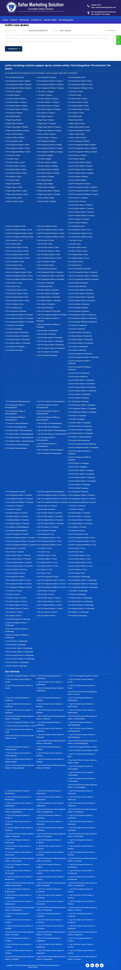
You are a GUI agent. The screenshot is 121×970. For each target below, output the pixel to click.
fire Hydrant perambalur (14, 350)
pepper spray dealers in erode (79, 130)
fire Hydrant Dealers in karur (79, 258)
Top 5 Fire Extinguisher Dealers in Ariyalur (21, 676)
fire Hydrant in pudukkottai (78, 346)
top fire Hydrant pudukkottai (79, 398)
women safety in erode (77, 138)
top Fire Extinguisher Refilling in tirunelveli (52, 502)
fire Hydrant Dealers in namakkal (49, 300)
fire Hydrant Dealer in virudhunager (81, 605)
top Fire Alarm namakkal (77, 286)
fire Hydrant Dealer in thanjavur (49, 106)
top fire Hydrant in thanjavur (79, 219)
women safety (50, 20)
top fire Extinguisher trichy (78, 534)
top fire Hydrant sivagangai (78, 488)
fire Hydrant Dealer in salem (16, 169)
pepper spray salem (13, 184)
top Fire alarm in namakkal (78, 283)
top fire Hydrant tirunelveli (47, 530)
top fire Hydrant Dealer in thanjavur (81, 212)
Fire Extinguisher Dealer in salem (17, 145)
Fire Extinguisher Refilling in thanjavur (51, 88)
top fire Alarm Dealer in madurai (80, 162)
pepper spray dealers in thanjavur (50, 130)
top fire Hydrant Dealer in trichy (80, 562)
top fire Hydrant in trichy (78, 569)
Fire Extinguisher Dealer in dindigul (50, 145)
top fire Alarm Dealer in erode (16, 247)
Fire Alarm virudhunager (77, 594)
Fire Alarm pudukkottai (77, 329)
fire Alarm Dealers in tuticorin (16, 601)
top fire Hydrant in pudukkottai (80, 394)
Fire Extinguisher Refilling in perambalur (20, 322)
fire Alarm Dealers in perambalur (17, 336)
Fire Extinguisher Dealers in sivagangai (82, 408)
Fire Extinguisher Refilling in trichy (50, 545)
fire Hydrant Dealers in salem (16, 173)
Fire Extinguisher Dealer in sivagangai (82, 405)
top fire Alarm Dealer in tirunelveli (50, 513)
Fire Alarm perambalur (14, 329)
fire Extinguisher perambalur (16, 311)
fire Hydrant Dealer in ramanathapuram (20, 437)
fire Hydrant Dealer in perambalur (18, 339)
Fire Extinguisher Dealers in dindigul (50, 148)
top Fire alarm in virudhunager (17, 641)
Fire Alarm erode (75, 95)
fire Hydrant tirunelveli (77, 530)
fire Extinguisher (66, 20)
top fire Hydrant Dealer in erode (17, 254)
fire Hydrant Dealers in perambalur (18, 343)
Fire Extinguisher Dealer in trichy (49, 538)
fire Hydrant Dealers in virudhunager (81, 608)
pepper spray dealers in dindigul (49, 194)
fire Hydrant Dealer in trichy (47, 562)
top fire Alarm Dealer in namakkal (81, 290)
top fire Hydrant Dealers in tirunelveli (51, 523)
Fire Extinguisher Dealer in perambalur (19, 315)
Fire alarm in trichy (45, 548)
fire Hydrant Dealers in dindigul (48, 173)
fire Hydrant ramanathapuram (16, 448)
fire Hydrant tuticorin (13, 615)
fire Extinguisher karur (77, 226)
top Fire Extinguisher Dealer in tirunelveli (52, 495)
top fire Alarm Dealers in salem (49, 251)
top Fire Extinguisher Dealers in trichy (82, 541)
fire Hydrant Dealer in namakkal (49, 297)
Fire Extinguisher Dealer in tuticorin (18, 580)
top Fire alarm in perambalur (48, 330)
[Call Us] (119, 38)
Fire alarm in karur (75, 240)
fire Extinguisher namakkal (47, 269)
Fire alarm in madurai (14, 91)
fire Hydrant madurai (13, 116)
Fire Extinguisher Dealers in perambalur (20, 318)
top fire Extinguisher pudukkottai (80, 354)
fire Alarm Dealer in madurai (16, 99)
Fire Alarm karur (75, 244)
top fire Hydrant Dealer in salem (49, 254)
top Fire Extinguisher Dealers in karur (19, 276)
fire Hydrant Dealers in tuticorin (17, 608)
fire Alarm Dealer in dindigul (47, 162)
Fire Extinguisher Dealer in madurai (18, 81)
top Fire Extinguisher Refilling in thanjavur (83, 194)
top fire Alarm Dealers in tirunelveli (50, 516)
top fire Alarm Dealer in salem (48, 247)
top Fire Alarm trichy (76, 552)
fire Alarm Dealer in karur (78, 247)
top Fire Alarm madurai (77, 159)
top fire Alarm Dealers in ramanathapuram (53, 434)
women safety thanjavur (47, 134)
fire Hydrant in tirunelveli (78, 527)
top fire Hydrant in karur (15, 304)
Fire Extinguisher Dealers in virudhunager (83, 584)
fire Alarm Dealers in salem (16, 166)
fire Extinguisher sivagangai (79, 401)
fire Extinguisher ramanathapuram (18, 401)
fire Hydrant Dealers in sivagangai (81, 433)
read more (12, 49)
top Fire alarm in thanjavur (78, 198)
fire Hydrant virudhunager (78, 615)
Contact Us (36, 20)
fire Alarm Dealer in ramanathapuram (19, 430)
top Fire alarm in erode (14, 240)
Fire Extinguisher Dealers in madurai (18, 84)
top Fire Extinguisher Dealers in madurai (83, 148)
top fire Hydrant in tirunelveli (48, 527)
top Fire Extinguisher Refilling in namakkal (84, 279)
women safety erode (76, 134)
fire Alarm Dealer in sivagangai (80, 423)
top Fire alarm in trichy (77, 548)
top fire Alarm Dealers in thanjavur (81, 208)
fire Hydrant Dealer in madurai (16, 106)
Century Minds (33, 967)
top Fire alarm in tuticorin (47, 591)
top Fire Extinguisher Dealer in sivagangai (83, 447)
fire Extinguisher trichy (46, 534)
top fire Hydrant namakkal (78, 308)
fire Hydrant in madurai (14, 113)
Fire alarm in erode (76, 91)
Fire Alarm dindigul (44, 159)
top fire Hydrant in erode (15, 261)
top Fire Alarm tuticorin (46, 594)
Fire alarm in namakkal (46, 283)
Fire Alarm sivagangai (76, 419)
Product (13, 20)
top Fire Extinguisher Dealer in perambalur (52, 315)
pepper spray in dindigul (46, 187)
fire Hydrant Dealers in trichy (48, 566)
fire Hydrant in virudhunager (79, 612)
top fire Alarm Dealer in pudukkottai (81, 380)
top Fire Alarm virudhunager (16, 645)
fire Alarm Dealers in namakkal (48, 293)
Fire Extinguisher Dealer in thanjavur (50, 81)
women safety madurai (14, 134)
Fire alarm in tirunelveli (14, 506)
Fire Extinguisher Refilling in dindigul (50, 152)
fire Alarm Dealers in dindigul (48, 166)
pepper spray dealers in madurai (17, 130)
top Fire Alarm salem (45, 244)
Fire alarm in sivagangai (77, 415)
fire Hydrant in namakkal (46, 304)
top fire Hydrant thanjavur (78, 223)
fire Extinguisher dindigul (46, 141)
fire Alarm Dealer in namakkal (48, 290)
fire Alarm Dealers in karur (78, 251)
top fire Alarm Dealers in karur (17, 293)
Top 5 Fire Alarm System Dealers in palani (21, 726)
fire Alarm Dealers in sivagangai (80, 426)
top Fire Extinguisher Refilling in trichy (82, 545)
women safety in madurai (15, 138)
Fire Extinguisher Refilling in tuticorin (19, 587)
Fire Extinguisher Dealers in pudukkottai (83, 318)
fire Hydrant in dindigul (46, 176)
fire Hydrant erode (75, 116)
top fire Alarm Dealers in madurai (80, 166)
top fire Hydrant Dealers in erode (18, 258)
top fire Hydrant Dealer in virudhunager (20, 655)
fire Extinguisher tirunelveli (15, 491)
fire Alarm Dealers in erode (78, 102)
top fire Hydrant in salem (47, 261)
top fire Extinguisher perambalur (49, 311)
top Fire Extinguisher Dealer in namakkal (83, 272)
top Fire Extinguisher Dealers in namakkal (83, 276)
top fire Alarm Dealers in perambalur (50, 341)
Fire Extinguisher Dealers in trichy (49, 541)
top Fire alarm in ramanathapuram (50, 423)
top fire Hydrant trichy (77, 573)
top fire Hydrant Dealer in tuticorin (50, 605)
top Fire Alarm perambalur (47, 334)
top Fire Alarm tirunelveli (46, 509)
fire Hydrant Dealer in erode (79, 106)
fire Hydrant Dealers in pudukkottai (81, 343)
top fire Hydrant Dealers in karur (17, 300)
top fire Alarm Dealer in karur (16, 290)
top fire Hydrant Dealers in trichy (81, 566)
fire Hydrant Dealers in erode (79, 109)
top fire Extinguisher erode (15, 226)
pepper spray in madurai (14, 123)
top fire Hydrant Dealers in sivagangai (82, 481)
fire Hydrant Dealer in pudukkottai (81, 339)
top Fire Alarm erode (13, 244)
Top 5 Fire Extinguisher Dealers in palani (20, 722)
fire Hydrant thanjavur (45, 116)
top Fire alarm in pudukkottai (79, 373)
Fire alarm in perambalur (15, 325)
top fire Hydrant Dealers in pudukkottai (82, 391)
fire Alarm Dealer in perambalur (17, 332)
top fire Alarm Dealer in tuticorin (49, 598)
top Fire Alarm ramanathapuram (49, 427)
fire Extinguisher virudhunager (79, 577)
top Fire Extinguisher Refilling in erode (19, 237)
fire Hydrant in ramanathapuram (17, 445)
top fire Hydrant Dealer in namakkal (81, 297)
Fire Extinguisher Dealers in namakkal (51, 276)
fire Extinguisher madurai (15, 77)
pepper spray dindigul (45, 184)
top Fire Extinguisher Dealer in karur (19, 272)
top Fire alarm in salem (46, 240)
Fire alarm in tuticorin (14, 591)
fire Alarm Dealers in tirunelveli (17, 516)
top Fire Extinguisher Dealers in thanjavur (83, 191)
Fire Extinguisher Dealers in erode (81, 84)
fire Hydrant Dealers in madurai (17, 109)
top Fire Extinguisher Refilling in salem (51, 237)
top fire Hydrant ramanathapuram (50, 453)
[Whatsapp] (119, 42)
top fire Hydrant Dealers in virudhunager (20, 659)
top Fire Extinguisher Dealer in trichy (82, 538)
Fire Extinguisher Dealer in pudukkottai (82, 315)
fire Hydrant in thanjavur (46, 113)
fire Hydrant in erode (76, 113)
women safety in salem (15, 201)
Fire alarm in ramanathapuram (17, 423)
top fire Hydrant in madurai (78, 176)
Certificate (24, 20)
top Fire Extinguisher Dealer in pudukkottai (84, 357)
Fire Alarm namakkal (45, 286)
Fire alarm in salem (13, 155)
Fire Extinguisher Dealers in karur (80, 233)
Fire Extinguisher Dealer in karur (80, 230)
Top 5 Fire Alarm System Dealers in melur (83, 750)
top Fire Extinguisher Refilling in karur (19, 279)
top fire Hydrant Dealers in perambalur (51, 348)
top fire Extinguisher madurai (79, 141)
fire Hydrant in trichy (45, 569)
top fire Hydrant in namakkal (79, 304)
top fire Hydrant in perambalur (48, 352)
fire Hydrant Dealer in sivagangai (80, 430)
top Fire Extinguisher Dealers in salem (51, 233)
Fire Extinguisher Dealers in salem (18, 148)
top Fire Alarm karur (13, 286)
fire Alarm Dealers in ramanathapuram (19, 434)
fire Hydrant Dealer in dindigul (48, 169)
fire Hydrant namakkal (45, 308)
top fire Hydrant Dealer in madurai (81, 169)
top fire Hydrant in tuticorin (47, 612)
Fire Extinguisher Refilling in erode (81, 88)
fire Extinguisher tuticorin (15, 577)
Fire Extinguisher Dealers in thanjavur (51, 84)
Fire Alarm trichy (44, 552)
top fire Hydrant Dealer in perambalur (51, 345)
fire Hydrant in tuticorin (14, 612)
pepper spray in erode (77, 123)
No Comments (111, 30)
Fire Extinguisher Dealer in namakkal (50, 272)
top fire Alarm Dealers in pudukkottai (82, 384)
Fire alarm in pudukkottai (78, 325)
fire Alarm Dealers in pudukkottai (80, 336)
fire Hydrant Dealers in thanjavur (49, 109)
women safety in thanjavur (47, 138)
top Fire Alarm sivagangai (78, 467)
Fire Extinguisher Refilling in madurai (19, 88)
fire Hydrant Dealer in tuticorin (17, 605)
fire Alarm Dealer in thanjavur (48, 99)
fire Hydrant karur (75, 265)
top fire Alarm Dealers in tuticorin (49, 601)
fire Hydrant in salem (13, 176)
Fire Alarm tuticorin (13, 594)
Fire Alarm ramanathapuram (16, 427)
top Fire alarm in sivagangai (79, 463)
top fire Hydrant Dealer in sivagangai (82, 477)
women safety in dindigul (47, 201)
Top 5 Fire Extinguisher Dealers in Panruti (83, 676)
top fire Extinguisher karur (15, 269)
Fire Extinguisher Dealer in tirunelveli (19, 495)
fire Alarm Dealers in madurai (16, 102)
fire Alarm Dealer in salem (15, 162)
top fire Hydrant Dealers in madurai (81, 173)
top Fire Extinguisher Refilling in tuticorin (52, 587)
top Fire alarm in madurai (78, 155)
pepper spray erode (76, 120)
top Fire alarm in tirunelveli (47, 506)
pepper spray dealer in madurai (17, 127)
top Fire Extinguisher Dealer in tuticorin (51, 580)
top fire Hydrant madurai (77, 180)
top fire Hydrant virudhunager (16, 666)
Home (5, 20)
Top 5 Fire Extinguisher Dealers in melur (83, 747)
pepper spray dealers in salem (17, 194)
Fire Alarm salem (12, 159)
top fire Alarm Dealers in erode (17, 251)
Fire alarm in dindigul (45, 155)
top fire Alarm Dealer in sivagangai (81, 470)
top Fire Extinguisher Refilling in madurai (83, 152)
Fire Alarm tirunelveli (13, 509)
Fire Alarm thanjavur (45, 95)
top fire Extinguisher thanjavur (80, 184)
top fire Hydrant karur (14, 308)
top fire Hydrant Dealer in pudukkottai (82, 387)
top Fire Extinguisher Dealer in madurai (82, 145)
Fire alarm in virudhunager (78, 591)
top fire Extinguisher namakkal (80, 269)
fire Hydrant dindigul (45, 180)
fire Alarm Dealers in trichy (47, 559)
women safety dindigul (46, 198)
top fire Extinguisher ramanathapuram (51, 401)
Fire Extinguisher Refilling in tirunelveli (19, 502)
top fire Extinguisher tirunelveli (17, 534)
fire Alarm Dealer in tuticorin (16, 598)
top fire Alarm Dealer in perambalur (50, 338)
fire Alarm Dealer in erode (78, 99)
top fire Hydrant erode (14, 265)
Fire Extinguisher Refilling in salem (18, 152)
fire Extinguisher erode (77, 77)
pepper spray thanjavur (46, 120)
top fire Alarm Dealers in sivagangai (81, 474)
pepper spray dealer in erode (79, 127)
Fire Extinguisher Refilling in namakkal (51, 279)
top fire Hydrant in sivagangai (79, 484)
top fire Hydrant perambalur (47, 355)
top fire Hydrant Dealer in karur (17, 297)
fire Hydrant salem (13, 180)
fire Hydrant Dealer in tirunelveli (17, 520)
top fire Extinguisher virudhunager (18, 619)
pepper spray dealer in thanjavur (49, 127)
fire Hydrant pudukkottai (77, 350)
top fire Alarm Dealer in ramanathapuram (52, 430)
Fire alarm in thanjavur (46, 91)
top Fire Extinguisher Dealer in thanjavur (83, 187)
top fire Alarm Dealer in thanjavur (81, 205)
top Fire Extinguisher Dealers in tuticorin (52, 584)
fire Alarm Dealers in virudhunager (81, 601)
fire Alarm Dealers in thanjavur (48, 102)
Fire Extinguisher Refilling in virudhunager (83, 587)
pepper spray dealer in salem (16, 191)
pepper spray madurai (14, 120)
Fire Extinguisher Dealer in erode (80, 81)
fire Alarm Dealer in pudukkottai (80, 332)
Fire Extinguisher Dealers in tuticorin (19, 584)
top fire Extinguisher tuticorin (48, 577)
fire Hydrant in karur (76, 261)
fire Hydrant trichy (44, 573)
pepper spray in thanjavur (47, 123)
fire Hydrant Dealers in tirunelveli (18, 523)
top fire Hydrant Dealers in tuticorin (50, 608)
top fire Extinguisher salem (47, 226)
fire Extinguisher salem (14, 141)
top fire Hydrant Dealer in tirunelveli (50, 520)
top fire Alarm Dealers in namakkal (81, 293)
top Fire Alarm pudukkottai (78, 376)
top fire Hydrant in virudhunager (17, 662)
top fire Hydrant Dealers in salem (49, 258)
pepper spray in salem (14, 187)
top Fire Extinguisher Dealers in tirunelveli (52, 499)
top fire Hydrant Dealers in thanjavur (82, 215)
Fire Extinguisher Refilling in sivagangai (82, 412)
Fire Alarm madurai (13, 95)
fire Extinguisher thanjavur (47, 77)
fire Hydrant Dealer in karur (78, 254)
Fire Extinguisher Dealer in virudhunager (83, 580)
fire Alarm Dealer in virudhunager (80, 598)
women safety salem (14, 198)
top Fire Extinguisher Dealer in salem (51, 230)
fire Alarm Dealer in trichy (47, 555)
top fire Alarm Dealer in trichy (79, 555)
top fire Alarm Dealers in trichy (80, 559)
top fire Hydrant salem (46, 265)
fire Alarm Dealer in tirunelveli (16, 513)
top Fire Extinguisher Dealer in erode (19, 230)
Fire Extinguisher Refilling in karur (80, 237)
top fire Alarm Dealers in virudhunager (19, 652)
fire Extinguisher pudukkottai (79, 311)
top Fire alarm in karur (14, 283)
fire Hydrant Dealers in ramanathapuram (20, 441)
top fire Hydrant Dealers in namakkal (82, 300)
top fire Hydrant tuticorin (46, 615)
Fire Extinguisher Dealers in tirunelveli (19, 499)
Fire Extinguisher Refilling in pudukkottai (83, 322)
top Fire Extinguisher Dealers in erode (19, 233)
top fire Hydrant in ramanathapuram (50, 450)
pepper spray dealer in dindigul (49, 191)
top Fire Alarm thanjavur (77, 201)
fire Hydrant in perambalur (15, 346)
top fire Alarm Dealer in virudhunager (19, 648)
